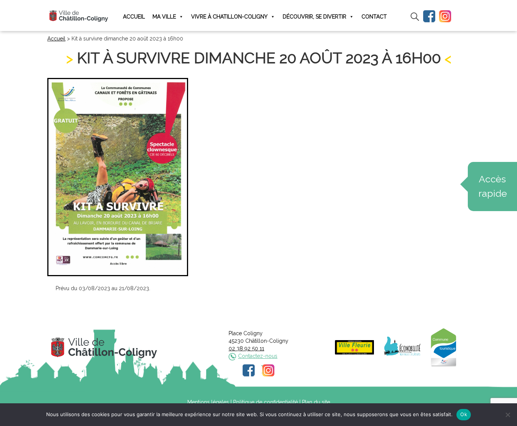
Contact (374, 17)
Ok (463, 414)
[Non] (507, 414)
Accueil (134, 17)
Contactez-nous (257, 356)
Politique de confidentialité (265, 402)
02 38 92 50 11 (246, 348)
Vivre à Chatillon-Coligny (229, 17)
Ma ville (164, 17)
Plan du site (316, 402)
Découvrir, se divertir (314, 17)
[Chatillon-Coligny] (78, 15)
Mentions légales (208, 402)
